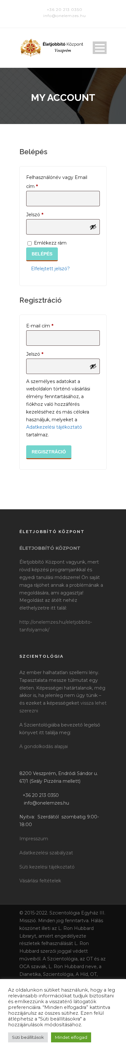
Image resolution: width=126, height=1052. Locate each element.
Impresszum (33, 839)
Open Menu (100, 47)
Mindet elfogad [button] (71, 1037)
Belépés (42, 253)
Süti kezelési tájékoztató (47, 867)
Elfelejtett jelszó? (50, 269)
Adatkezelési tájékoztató (54, 427)
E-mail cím (49, 326)
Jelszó (44, 214)
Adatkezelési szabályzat (46, 853)
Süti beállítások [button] (28, 1037)
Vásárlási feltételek (40, 881)
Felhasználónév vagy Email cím (56, 181)
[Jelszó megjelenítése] (93, 226)
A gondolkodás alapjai (43, 746)
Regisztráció (49, 451)
